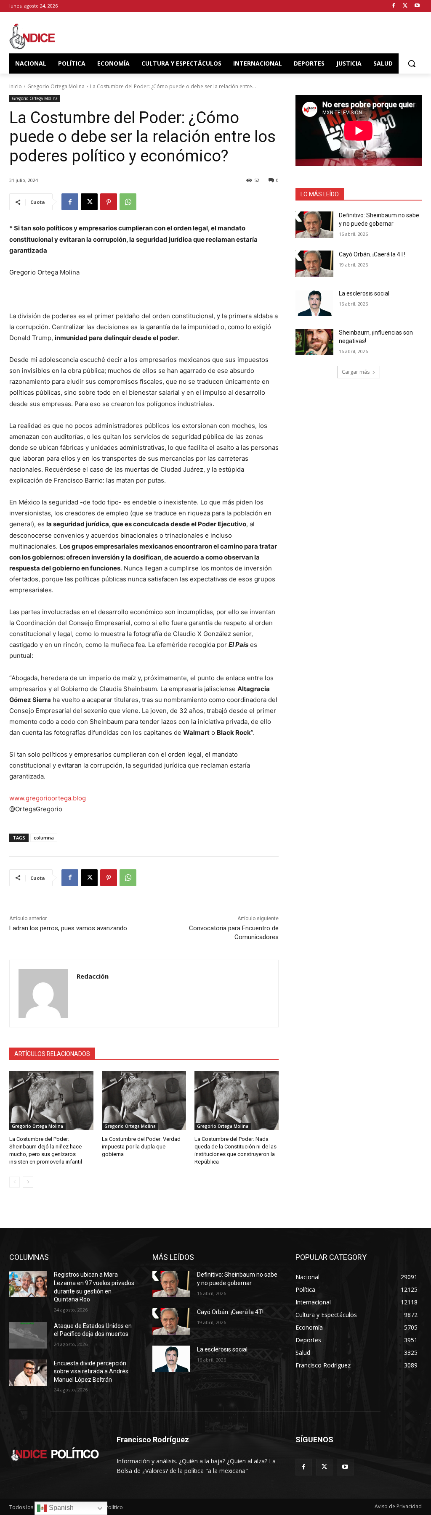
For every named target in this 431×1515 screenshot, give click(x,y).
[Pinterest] (108, 201)
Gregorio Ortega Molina (56, 86)
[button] (412, 63)
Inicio (15, 86)
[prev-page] (14, 1182)
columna (44, 837)
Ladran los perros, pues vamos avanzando (68, 928)
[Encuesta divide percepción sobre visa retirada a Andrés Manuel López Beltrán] (28, 1372)
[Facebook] (394, 6)
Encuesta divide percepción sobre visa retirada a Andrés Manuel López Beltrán (91, 1371)
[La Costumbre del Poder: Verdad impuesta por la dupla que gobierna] (144, 1100)
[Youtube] (417, 6)
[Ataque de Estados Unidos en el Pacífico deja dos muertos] (28, 1335)
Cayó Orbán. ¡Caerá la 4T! (372, 254)
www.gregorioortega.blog (47, 798)
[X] (405, 6)
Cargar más (356, 371)
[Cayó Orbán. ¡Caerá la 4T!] (314, 264)
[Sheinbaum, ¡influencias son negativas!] (314, 342)
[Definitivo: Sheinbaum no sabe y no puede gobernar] (314, 224)
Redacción (93, 976)
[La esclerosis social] (314, 303)
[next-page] (28, 1182)
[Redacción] (43, 993)
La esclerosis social (364, 293)
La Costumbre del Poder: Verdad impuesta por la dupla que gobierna (141, 1146)
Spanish (60, 1507)
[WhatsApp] (128, 201)
